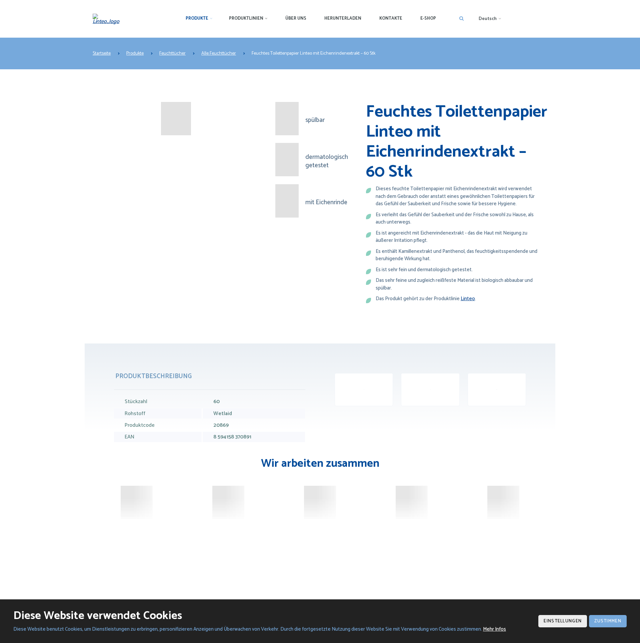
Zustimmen (607, 621)
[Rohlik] (228, 502)
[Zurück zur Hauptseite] (108, 19)
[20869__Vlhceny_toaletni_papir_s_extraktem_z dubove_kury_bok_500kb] (430, 389)
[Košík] (503, 502)
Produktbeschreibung (153, 376)
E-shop (428, 18)
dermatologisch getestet (326, 161)
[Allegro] (412, 502)
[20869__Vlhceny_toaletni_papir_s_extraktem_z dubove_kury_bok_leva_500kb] (497, 389)
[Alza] (137, 502)
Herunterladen (342, 18)
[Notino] (320, 502)
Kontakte (390, 18)
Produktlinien (246, 18)
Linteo (468, 299)
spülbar (315, 120)
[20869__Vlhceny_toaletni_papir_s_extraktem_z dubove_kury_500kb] (364, 389)
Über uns (295, 18)
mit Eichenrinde (326, 203)
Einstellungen (563, 621)
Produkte (197, 18)
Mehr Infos (494, 629)
